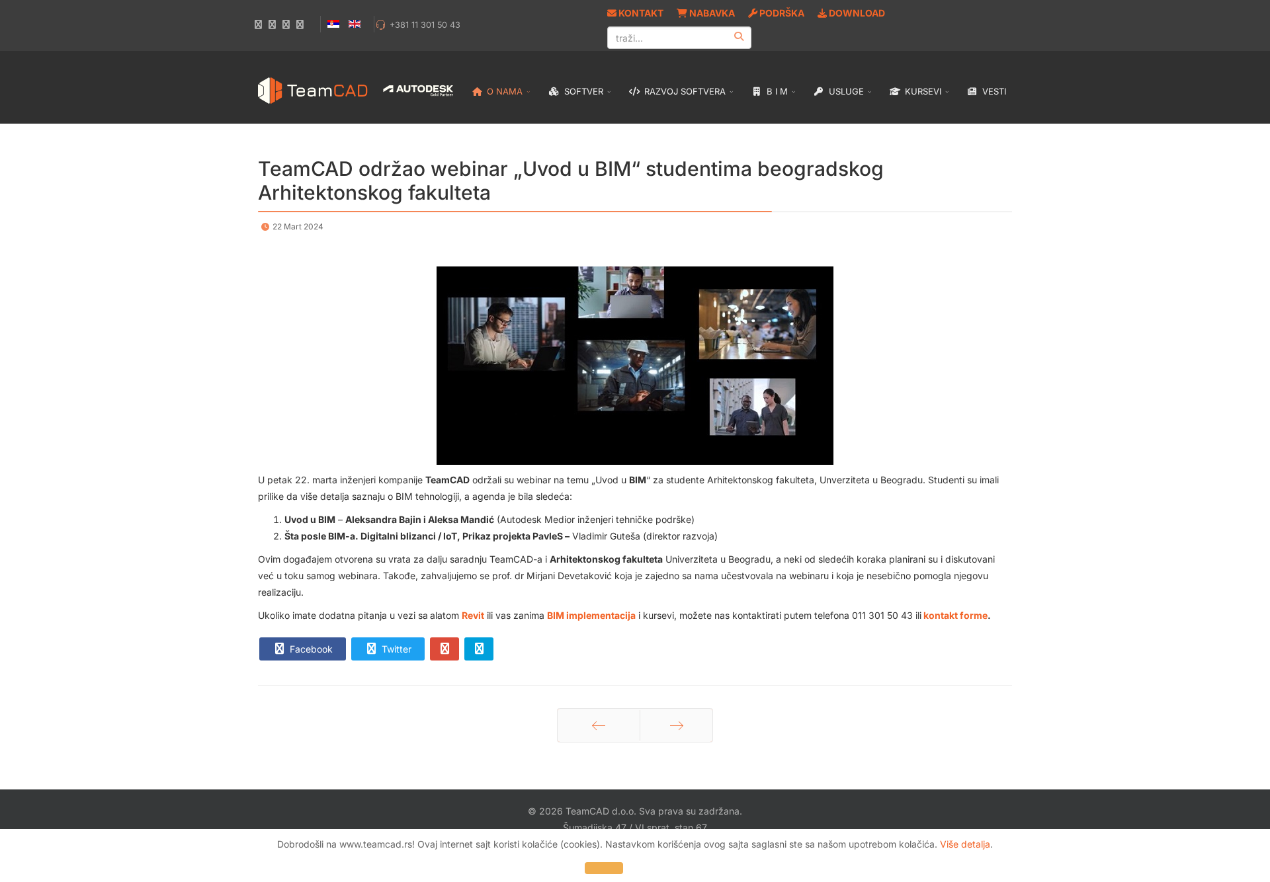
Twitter (395, 649)
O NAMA (503, 91)
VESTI (993, 91)
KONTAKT (639, 13)
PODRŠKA (780, 13)
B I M (776, 91)
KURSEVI (921, 91)
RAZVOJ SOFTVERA (684, 91)
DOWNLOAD (856, 13)
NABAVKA (711, 13)
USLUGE (845, 91)
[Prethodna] (599, 725)
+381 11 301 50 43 (425, 25)
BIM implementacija (591, 615)
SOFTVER (582, 91)
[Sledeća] (676, 725)
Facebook (310, 649)
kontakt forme (955, 615)
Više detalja (965, 844)
